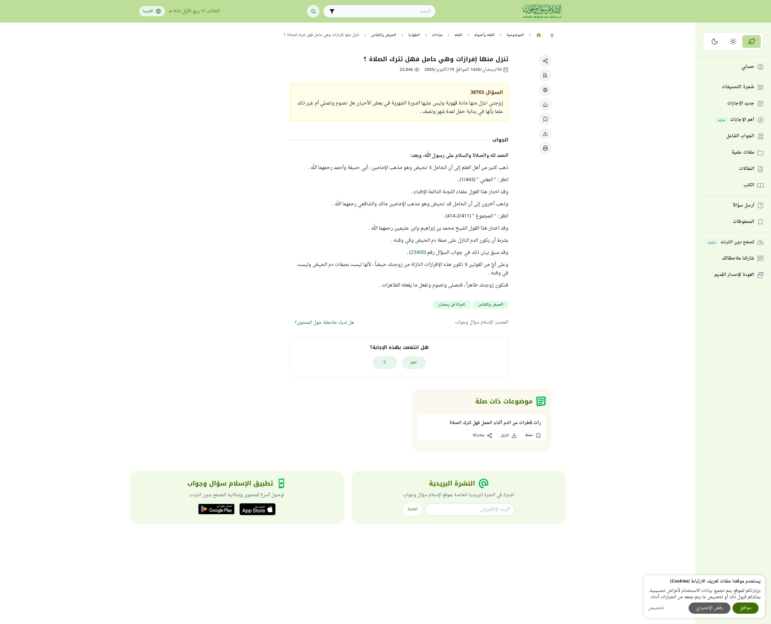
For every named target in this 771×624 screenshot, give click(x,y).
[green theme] (751, 41)
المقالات (746, 169)
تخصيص (656, 608)
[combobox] (383, 11)
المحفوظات (743, 222)
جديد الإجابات (740, 104)
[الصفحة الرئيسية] (538, 35)
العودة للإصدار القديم (734, 275)
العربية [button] (147, 11)
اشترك (412, 509)
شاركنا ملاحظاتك (738, 259)
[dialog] (704, 596)
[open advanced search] (332, 11)
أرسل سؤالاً (743, 206)
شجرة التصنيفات (738, 87)
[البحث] (313, 11)
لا (384, 362)
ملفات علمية (743, 153)
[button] (545, 61)
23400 (417, 252)
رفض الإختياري (709, 608)
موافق (745, 608)
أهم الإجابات (736, 120)
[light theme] (733, 41)
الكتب (748, 185)
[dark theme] (715, 41)
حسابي (747, 67)
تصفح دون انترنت (731, 242)
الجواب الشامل (740, 136)
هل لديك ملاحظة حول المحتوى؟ (324, 323)
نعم (413, 362)
